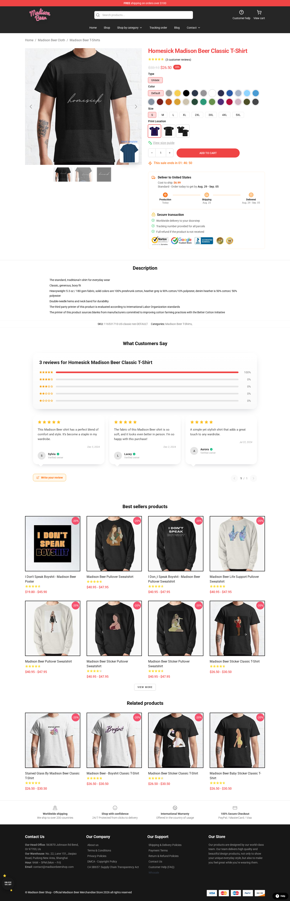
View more (145, 687)
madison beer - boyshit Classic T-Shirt (113, 773)
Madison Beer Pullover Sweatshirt (110, 577)
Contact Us (155, 861)
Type (151, 73)
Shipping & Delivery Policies (165, 845)
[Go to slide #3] (103, 174)
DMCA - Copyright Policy (102, 861)
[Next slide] (136, 106)
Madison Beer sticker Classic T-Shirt (235, 661)
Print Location (157, 121)
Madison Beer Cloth (51, 40)
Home (29, 40)
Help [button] (283, 896)
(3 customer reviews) (178, 59)
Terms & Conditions (99, 850)
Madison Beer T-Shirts (85, 40)
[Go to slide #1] (62, 174)
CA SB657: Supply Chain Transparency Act (113, 867)
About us (92, 845)
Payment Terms (158, 850)
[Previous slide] (31, 106)
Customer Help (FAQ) (161, 867)
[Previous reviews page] (234, 478)
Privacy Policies (96, 856)
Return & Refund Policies (164, 856)
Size (150, 108)
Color (151, 86)
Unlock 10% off (8, 883)
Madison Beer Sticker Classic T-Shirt (173, 773)
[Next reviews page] (253, 478)
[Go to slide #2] (83, 174)
